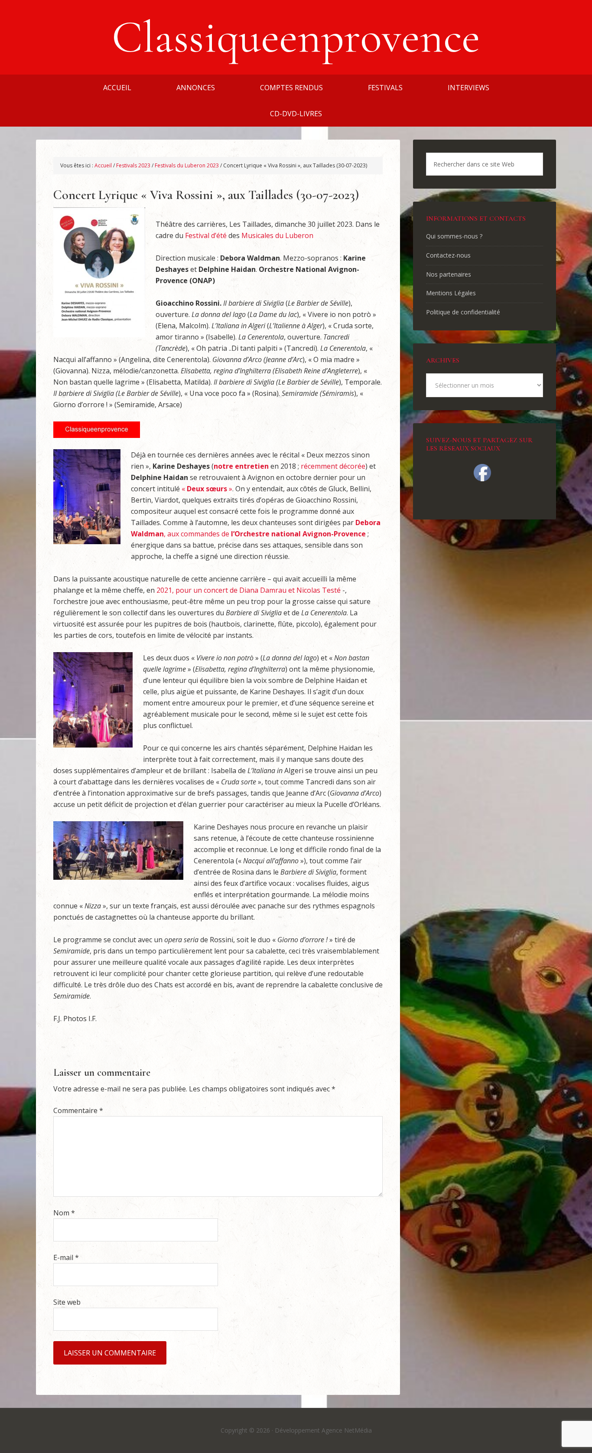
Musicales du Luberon (277, 235)
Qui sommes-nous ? (454, 236)
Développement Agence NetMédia (323, 1430)
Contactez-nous (448, 255)
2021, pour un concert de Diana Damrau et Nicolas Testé (248, 590)
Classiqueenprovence (296, 37)
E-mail (66, 1257)
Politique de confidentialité (463, 312)
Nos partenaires (448, 274)
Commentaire (78, 1110)
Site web (67, 1302)
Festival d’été (206, 235)
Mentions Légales (451, 293)
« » (207, 488)
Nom (64, 1213)
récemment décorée (333, 466)
